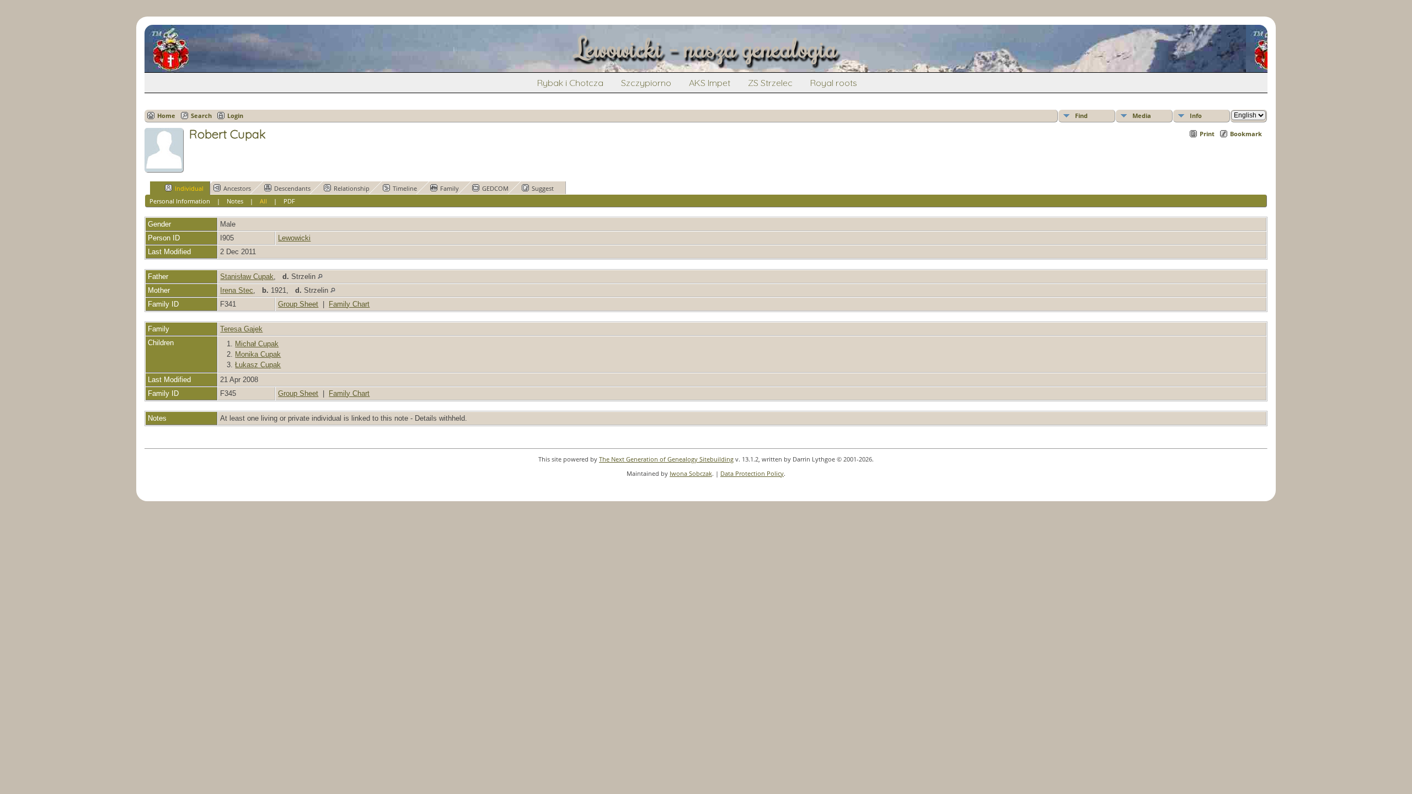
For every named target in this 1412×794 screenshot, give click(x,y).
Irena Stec (236, 290)
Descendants (292, 188)
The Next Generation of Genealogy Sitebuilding (666, 459)
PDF (289, 201)
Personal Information (179, 201)
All (263, 201)
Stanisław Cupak (247, 276)
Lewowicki (294, 238)
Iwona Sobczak (691, 473)
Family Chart (349, 304)
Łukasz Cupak (258, 365)
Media (1141, 115)
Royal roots (833, 82)
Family (449, 188)
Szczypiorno (646, 82)
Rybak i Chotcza (570, 82)
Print (1207, 134)
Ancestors (237, 188)
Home (166, 115)
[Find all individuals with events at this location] (320, 276)
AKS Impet (709, 82)
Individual (189, 188)
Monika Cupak (258, 354)
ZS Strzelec (770, 82)
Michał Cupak (257, 344)
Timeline (405, 188)
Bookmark (1246, 134)
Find (1081, 115)
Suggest (543, 188)
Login (235, 115)
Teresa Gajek (241, 329)
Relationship (352, 188)
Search (201, 115)
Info (1196, 115)
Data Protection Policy (752, 473)
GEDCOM (495, 188)
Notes (235, 201)
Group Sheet (298, 304)
